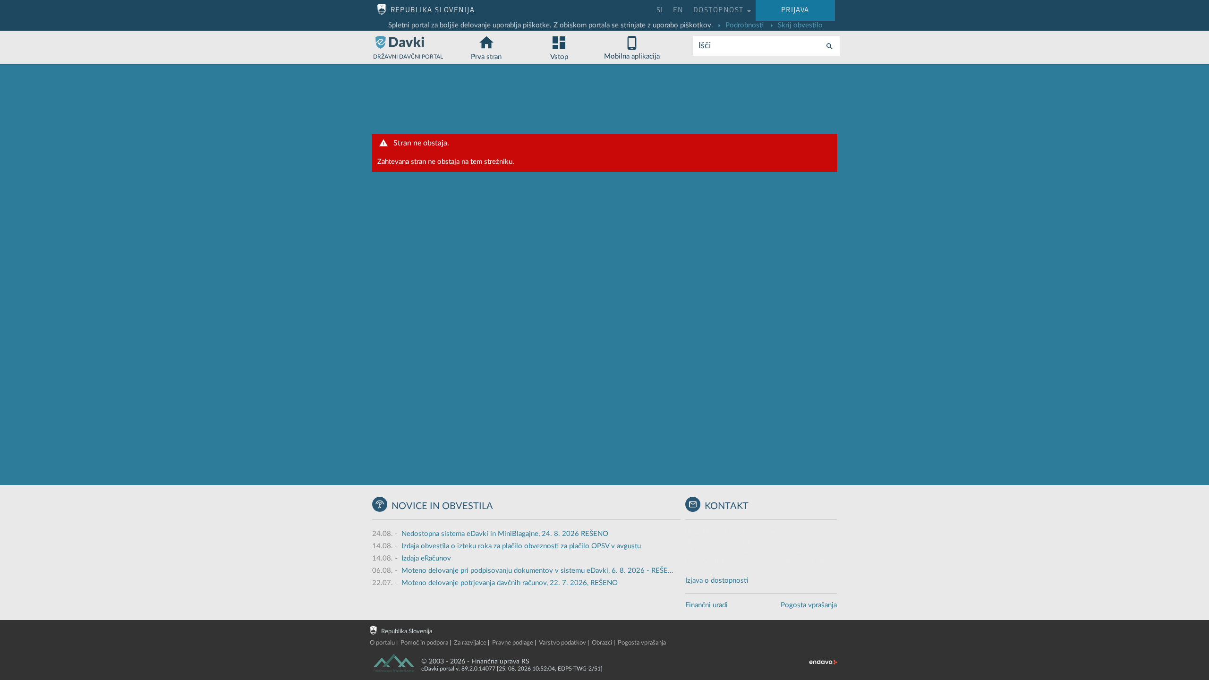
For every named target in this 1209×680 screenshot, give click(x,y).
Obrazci (602, 643)
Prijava (795, 10)
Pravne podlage (512, 643)
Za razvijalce (470, 643)
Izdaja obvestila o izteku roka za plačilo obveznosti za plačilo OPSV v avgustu (521, 546)
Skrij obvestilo (799, 25)
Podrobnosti (744, 25)
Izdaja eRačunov (426, 558)
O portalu (382, 643)
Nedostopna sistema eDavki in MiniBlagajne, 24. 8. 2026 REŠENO (504, 533)
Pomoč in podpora (424, 643)
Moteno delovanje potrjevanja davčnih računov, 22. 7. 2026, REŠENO (509, 582)
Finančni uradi (706, 605)
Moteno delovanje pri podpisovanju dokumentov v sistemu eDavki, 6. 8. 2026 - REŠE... (537, 570)
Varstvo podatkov (562, 643)
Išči (704, 46)
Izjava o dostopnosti (716, 580)
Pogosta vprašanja (809, 605)
